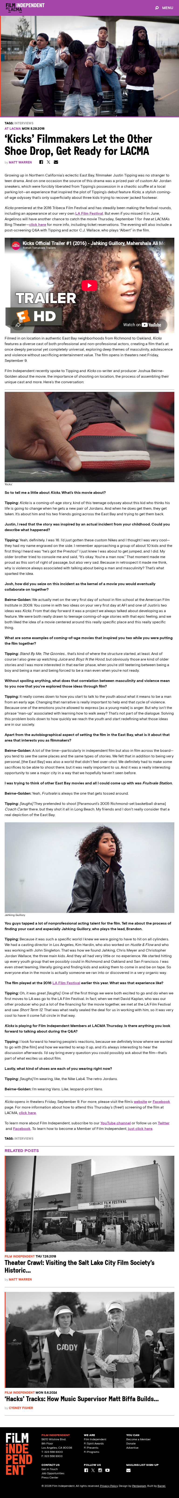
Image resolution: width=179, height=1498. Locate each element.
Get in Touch (49, 1469)
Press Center (49, 1477)
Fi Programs (91, 1452)
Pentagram (139, 1486)
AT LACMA (13, 128)
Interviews (24, 123)
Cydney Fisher (21, 1408)
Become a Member (138, 1439)
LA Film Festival (66, 983)
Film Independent (20, 1256)
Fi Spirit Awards (94, 1443)
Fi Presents (91, 1447)
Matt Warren (20, 162)
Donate (131, 1443)
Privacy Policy (109, 1486)
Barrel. (162, 1486)
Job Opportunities (52, 1473)
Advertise (132, 1447)
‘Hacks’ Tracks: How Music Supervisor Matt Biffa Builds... (82, 1399)
